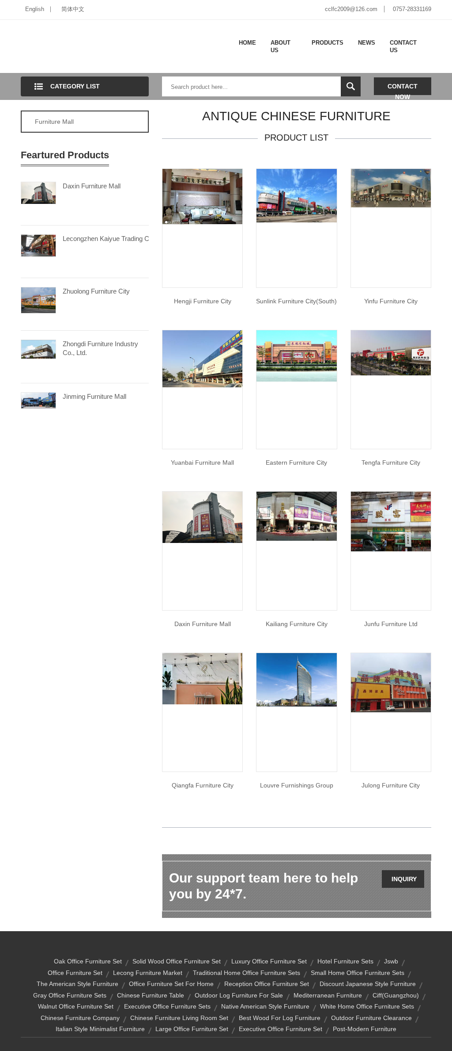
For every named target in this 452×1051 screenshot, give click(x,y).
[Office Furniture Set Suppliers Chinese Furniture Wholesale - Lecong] (391, 682)
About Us (280, 46)
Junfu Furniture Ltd (391, 623)
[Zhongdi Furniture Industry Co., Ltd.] (38, 348)
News (366, 42)
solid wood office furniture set (176, 961)
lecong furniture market (147, 972)
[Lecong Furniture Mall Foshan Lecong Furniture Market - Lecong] (202, 358)
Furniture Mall (54, 121)
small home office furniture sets (357, 972)
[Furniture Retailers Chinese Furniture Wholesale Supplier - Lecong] (391, 187)
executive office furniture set (280, 1028)
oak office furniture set (88, 961)
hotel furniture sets (345, 961)
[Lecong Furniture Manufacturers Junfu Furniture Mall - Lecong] (391, 521)
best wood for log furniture (279, 1017)
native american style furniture (265, 1006)
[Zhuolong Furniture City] (38, 299)
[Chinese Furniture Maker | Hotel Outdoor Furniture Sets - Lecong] (202, 678)
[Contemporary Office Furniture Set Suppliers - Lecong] (296, 679)
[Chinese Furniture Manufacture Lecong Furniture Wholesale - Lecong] (202, 195)
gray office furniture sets (69, 995)
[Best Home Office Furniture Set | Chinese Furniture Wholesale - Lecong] (296, 355)
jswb (391, 961)
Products (327, 42)
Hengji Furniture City (202, 301)
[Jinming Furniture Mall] (38, 399)
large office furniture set (191, 1028)
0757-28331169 (412, 9)
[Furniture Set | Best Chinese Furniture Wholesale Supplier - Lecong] (391, 352)
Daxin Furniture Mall (92, 186)
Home (247, 42)
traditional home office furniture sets (246, 972)
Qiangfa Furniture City (203, 785)
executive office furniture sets (167, 1006)
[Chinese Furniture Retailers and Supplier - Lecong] (296, 515)
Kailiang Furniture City (297, 623)
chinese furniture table (150, 995)
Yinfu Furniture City (391, 301)
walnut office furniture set (75, 1006)
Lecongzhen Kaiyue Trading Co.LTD (106, 238)
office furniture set (75, 972)
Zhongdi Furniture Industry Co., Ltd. (100, 348)
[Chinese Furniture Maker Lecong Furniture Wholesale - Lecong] (296, 195)
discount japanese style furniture (368, 983)
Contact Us (403, 46)
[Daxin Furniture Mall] (38, 192)
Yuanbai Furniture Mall (202, 462)
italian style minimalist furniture (100, 1028)
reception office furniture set (266, 983)
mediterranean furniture (328, 995)
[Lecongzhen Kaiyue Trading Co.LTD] (38, 244)
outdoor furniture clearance (371, 1017)
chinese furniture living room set (179, 1017)
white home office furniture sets (367, 1006)
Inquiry (404, 879)
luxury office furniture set (269, 961)
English (34, 9)
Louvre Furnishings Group (296, 785)
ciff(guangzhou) (396, 995)
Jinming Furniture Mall (94, 396)
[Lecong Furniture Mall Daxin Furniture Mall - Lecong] (202, 516)
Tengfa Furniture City (391, 462)
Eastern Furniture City (296, 462)
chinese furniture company (80, 1017)
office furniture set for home (171, 983)
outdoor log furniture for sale (239, 995)
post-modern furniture (364, 1028)
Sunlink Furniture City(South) (296, 301)
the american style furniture (77, 983)
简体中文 (72, 9)
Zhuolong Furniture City (96, 291)
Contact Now (403, 89)
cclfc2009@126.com (351, 9)
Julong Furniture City (391, 785)
